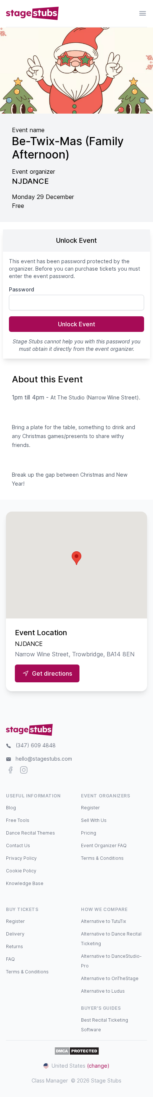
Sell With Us (94, 820)
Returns (14, 946)
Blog (11, 807)
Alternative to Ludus (103, 991)
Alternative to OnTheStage (110, 978)
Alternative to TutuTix (103, 921)
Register (90, 807)
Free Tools (17, 820)
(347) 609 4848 (36, 745)
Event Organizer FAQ (104, 845)
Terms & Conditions (102, 858)
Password (21, 289)
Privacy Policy (21, 858)
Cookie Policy (21, 871)
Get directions (52, 673)
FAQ (10, 959)
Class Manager (50, 1080)
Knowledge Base (24, 883)
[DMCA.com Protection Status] (76, 1051)
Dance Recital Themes (30, 833)
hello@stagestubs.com (44, 758)
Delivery (15, 934)
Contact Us (18, 845)
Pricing (88, 833)
